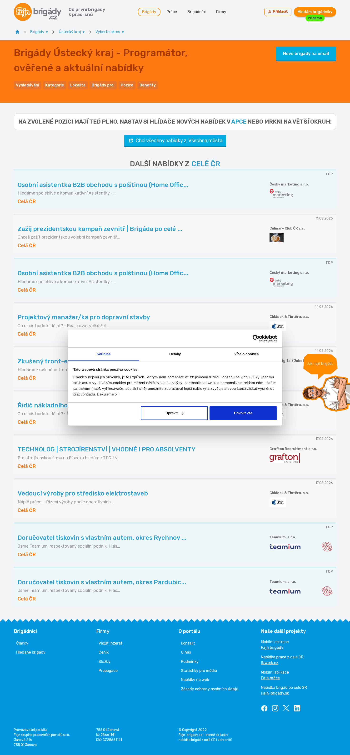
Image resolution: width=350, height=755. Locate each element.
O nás (186, 652)
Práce (172, 12)
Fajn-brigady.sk (275, 693)
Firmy (221, 12)
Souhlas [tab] (103, 354)
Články (22, 643)
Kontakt (188, 643)
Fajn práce (270, 678)
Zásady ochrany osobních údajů (209, 689)
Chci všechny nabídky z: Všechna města (179, 140)
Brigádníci (196, 12)
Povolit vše (243, 413)
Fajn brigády (272, 647)
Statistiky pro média (199, 670)
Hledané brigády (30, 652)
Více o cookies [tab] (246, 354)
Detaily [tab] (175, 354)
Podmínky (190, 661)
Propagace (108, 670)
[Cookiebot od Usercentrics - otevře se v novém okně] (256, 338)
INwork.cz (269, 662)
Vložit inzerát (110, 643)
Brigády (149, 12)
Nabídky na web (195, 679)
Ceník (104, 652)
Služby (104, 661)
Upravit (171, 413)
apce (238, 121)
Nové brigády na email (306, 53)
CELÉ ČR (205, 164)
